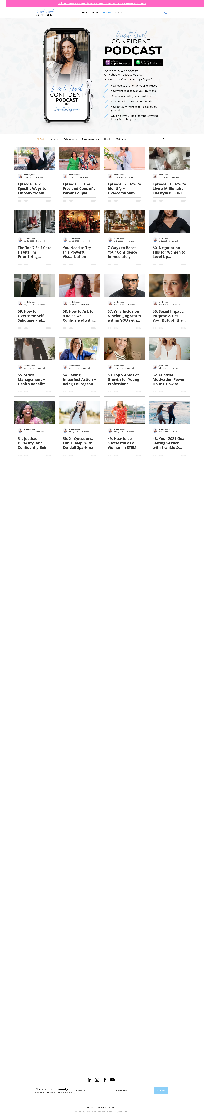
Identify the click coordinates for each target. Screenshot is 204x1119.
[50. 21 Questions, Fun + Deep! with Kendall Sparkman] (79, 412)
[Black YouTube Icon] (112, 1080)
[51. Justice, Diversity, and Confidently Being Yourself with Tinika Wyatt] (34, 412)
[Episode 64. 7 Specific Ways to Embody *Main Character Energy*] (34, 158)
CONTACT (90, 1107)
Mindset (54, 139)
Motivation (121, 139)
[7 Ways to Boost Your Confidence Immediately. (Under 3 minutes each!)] (124, 221)
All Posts (41, 139)
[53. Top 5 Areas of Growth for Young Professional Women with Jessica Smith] (124, 349)
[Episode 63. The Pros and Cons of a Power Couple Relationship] (79, 158)
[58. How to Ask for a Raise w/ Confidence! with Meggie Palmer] (79, 285)
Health (107, 139)
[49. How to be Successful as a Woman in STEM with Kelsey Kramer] (124, 412)
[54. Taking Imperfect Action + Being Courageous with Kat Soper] (79, 349)
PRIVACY (101, 1107)
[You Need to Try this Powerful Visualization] (79, 221)
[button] (166, 12)
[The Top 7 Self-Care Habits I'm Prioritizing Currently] (34, 221)
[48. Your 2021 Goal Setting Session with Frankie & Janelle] (169, 412)
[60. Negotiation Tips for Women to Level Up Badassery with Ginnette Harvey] (169, 221)
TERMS (111, 1107)
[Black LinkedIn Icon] (89, 1080)
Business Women (90, 139)
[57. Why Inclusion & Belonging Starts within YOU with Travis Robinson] (124, 285)
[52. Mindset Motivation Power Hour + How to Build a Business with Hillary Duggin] (169, 349)
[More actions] (51, 176)
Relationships (70, 139)
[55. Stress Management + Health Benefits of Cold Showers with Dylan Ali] (34, 349)
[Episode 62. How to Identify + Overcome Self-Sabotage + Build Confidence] (124, 158)
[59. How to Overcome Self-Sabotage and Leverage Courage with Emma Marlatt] (34, 285)
